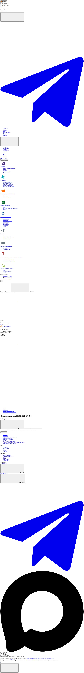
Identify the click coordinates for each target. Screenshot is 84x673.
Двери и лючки (6, 219)
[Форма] (9, 379)
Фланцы (4, 272)
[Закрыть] (9, 141)
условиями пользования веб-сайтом (47, 658)
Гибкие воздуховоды (7, 197)
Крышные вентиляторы (7, 185)
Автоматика (2, 166)
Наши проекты (6, 150)
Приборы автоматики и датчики (9, 168)
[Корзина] (9, 319)
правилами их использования (32, 660)
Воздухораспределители (5, 205)
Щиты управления (6, 172)
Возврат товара (6, 459)
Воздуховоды (5, 195)
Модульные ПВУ (6, 248)
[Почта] (9, 38)
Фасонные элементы (7, 196)
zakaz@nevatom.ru (3, 473)
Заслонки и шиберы (7, 238)
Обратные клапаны (6, 236)
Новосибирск (4, 1)
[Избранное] (9, 310)
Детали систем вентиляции (5, 217)
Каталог (2, 159)
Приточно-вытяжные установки (6, 246)
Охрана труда (5, 460)
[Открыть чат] (9, 370)
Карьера (4, 134)
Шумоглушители (6, 224)
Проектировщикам (6, 132)
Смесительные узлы (7, 171)
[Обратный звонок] (9, 388)
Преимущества (6, 148)
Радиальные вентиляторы (8, 184)
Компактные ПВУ (6, 249)
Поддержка (5, 149)
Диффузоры (5, 209)
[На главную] (4, 158)
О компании (5, 128)
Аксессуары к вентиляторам (8, 186)
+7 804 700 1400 (3, 11)
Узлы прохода (5, 223)
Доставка (4, 457)
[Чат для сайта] (9, 397)
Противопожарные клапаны (8, 237)
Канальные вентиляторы (7, 182)
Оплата (4, 458)
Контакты (5, 135)
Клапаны (2, 233)
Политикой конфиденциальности (32, 658)
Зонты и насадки (6, 222)
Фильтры (4, 226)
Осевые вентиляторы (7, 183)
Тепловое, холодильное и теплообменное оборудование (11, 256)
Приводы (4, 169)
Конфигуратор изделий (7, 276)
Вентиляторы (3, 180)
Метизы (4, 270)
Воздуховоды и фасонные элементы (7, 193)
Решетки (4, 207)
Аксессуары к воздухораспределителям (10, 208)
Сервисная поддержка (7, 455)
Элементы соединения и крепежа (6, 268)
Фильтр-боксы (5, 225)
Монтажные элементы (7, 271)
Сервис (4, 131)
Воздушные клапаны (7, 235)
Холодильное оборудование (8, 259)
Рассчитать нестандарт (7, 277)
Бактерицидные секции (7, 221)
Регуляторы (5, 170)
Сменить (2, 6)
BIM (3, 133)
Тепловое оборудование (7, 258)
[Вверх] (9, 668)
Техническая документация (8, 456)
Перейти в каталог (4, 324)
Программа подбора (7, 278)
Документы (5, 130)
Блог (4, 129)
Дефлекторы (5, 220)
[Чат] (9, 29)
